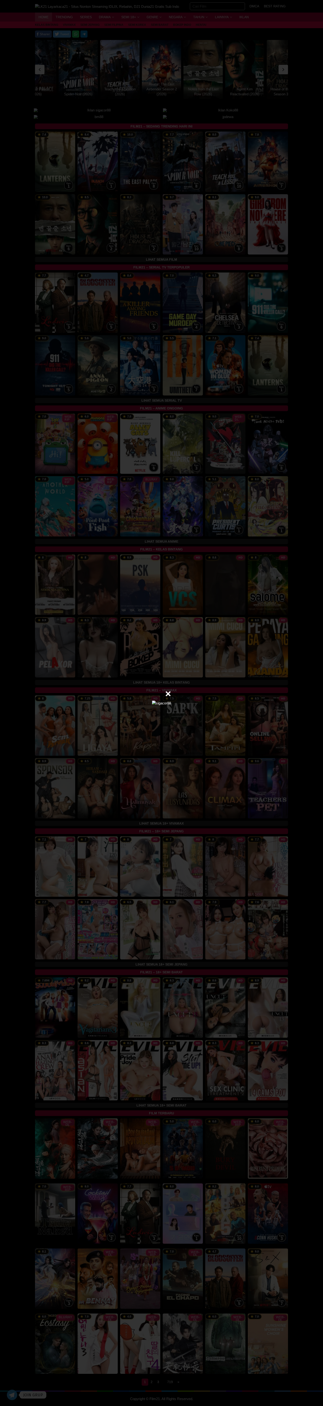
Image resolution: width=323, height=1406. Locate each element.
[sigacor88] (161, 703)
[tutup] (168, 694)
